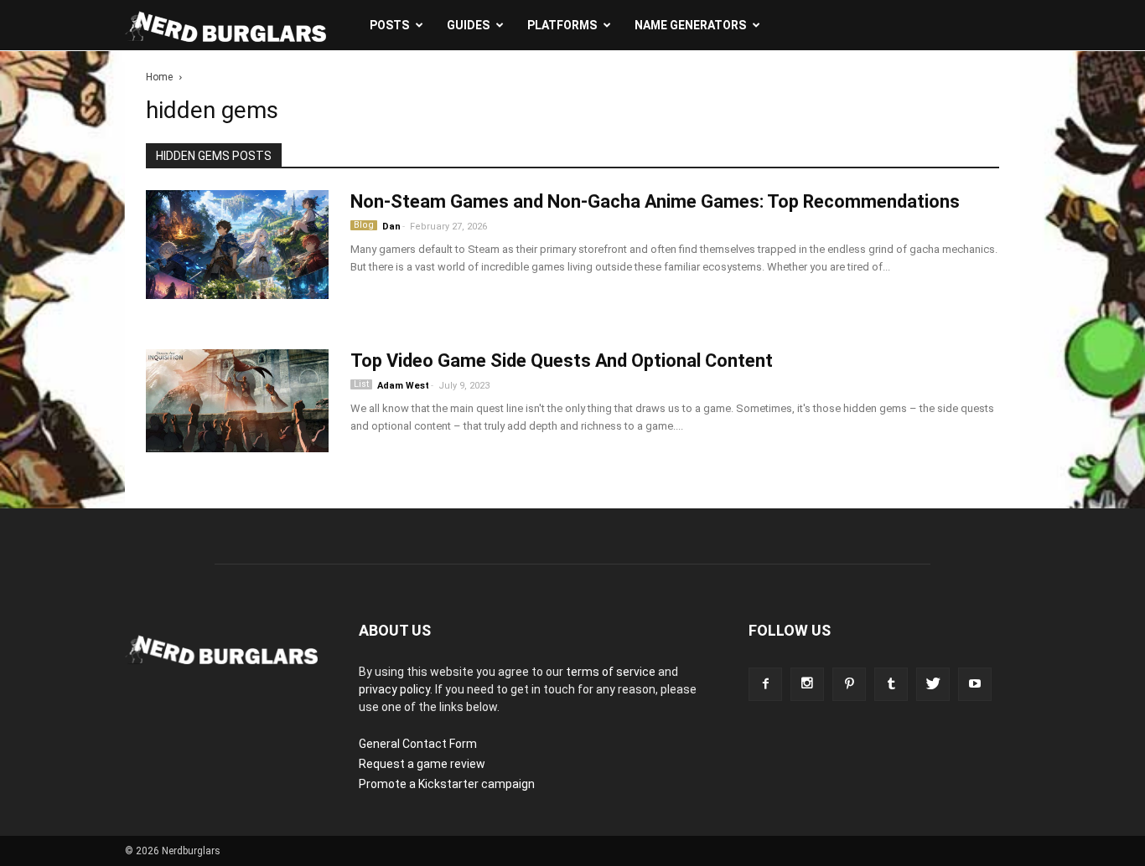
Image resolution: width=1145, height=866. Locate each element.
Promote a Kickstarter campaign (447, 784)
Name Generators (690, 25)
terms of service (610, 671)
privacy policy (394, 689)
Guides (468, 25)
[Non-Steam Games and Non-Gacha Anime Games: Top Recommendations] (237, 251)
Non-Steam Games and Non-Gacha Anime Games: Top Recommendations (655, 201)
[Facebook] (765, 684)
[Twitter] (933, 684)
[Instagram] (807, 684)
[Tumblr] (891, 684)
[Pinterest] (849, 684)
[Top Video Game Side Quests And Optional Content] (237, 400)
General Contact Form (418, 743)
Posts (389, 25)
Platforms (562, 25)
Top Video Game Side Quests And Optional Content (561, 360)
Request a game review (422, 764)
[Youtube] (975, 684)
